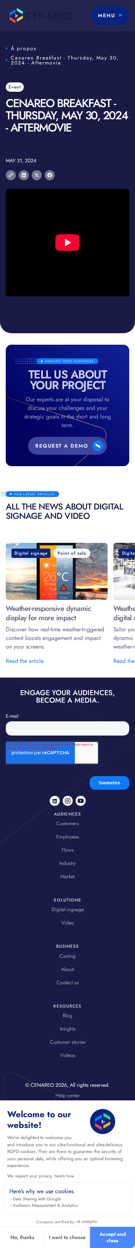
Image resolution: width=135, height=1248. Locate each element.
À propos (24, 48)
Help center (67, 1095)
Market (67, 876)
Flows (68, 849)
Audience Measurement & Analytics (45, 1205)
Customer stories (68, 1042)
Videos (67, 1055)
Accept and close (112, 1237)
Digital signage (67, 909)
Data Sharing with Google (37, 1199)
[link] (55, 801)
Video (67, 922)
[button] (110, 15)
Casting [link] (67, 956)
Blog (67, 1015)
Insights (68, 1028)
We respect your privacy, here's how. (41, 1176)
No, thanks (22, 1237)
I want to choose (67, 1237)
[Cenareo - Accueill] (39, 15)
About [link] (67, 969)
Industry (67, 863)
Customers (67, 823)
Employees (67, 836)
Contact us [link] (68, 982)
